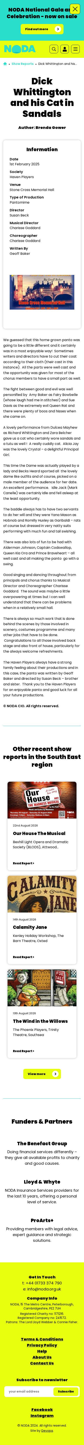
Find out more (36, 29)
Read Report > (23, 863)
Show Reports (23, 64)
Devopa (47, 1431)
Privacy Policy (42, 1345)
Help (42, 1351)
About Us (42, 1357)
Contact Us (42, 1363)
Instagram (42, 1415)
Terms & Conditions (42, 1339)
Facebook (42, 1409)
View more (37, 1074)
